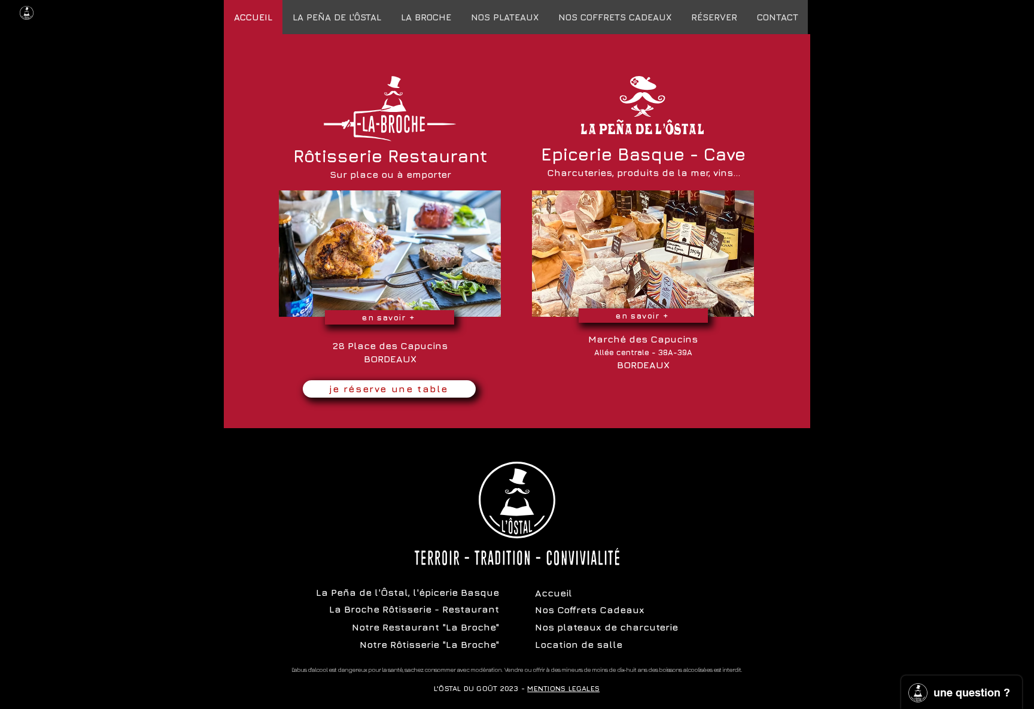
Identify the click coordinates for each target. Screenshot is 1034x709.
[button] (614, 17)
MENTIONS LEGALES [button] (563, 688)
